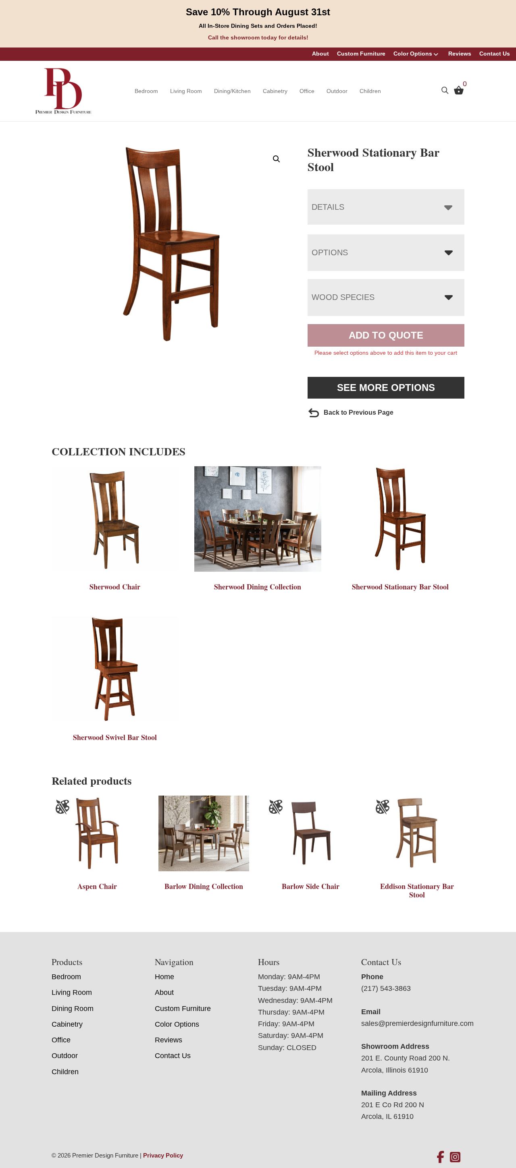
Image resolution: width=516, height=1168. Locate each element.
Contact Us (494, 53)
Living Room (186, 91)
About (320, 53)
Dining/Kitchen (232, 91)
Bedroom (146, 91)
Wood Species (343, 297)
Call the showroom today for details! (258, 37)
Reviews (459, 53)
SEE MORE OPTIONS (386, 387)
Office (307, 91)
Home (164, 977)
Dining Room (73, 1009)
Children (370, 91)
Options (330, 252)
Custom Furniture (361, 53)
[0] (457, 92)
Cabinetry (275, 91)
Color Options (412, 53)
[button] (276, 159)
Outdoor (337, 91)
